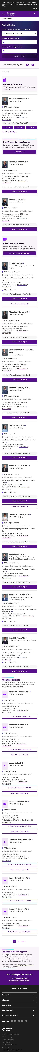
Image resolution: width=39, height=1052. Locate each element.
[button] (35, 8)
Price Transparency (7, 1037)
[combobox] (19, 33)
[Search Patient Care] (29, 14)
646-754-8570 (6, 183)
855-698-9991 (18, 1050)
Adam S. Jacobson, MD (19, 99)
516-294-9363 (6, 449)
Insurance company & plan (10, 38)
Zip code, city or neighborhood (12, 47)
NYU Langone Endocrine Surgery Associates (17, 653)
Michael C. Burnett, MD (19, 692)
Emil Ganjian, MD (16, 554)
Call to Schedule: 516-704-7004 (20, 749)
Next (22, 941)
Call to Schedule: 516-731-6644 (20, 788)
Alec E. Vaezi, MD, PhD (18, 466)
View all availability (9, 132)
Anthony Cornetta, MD (19, 595)
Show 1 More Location (18, 506)
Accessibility (5, 1047)
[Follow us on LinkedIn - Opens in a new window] (26, 1021)
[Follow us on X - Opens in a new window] (15, 1021)
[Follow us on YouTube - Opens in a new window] (22, 1021)
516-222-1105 (6, 928)
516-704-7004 (6, 746)
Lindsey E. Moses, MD (18, 162)
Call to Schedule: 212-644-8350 (20, 717)
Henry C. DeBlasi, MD (18, 801)
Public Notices (6, 1042)
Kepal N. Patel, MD (17, 638)
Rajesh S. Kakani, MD (18, 909)
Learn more (18, 152)
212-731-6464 (6, 120)
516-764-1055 (6, 822)
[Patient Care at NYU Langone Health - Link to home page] (11, 13)
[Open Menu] (3, 14)
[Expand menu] (34, 995)
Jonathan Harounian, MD (20, 840)
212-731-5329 (6, 220)
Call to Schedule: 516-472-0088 (20, 901)
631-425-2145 (6, 618)
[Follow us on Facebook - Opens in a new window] (12, 1021)
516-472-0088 (6, 897)
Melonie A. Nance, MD (18, 312)
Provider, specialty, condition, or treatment (16, 29)
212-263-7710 (6, 659)
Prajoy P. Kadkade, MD (18, 878)
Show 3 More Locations (18, 870)
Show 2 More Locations (18, 304)
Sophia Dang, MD (16, 425)
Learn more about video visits (19, 253)
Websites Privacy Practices (9, 1044)
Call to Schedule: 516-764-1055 (20, 826)
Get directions (22, 117)
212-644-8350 (6, 713)
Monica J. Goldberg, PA (19, 514)
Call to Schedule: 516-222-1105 (20, 932)
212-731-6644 (6, 409)
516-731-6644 (6, 784)
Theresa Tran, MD (16, 199)
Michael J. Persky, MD (18, 388)
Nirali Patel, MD (16, 263)
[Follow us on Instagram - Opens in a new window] (19, 1021)
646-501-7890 (6, 287)
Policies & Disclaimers (8, 1039)
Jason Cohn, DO (16, 763)
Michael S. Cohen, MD (18, 725)
